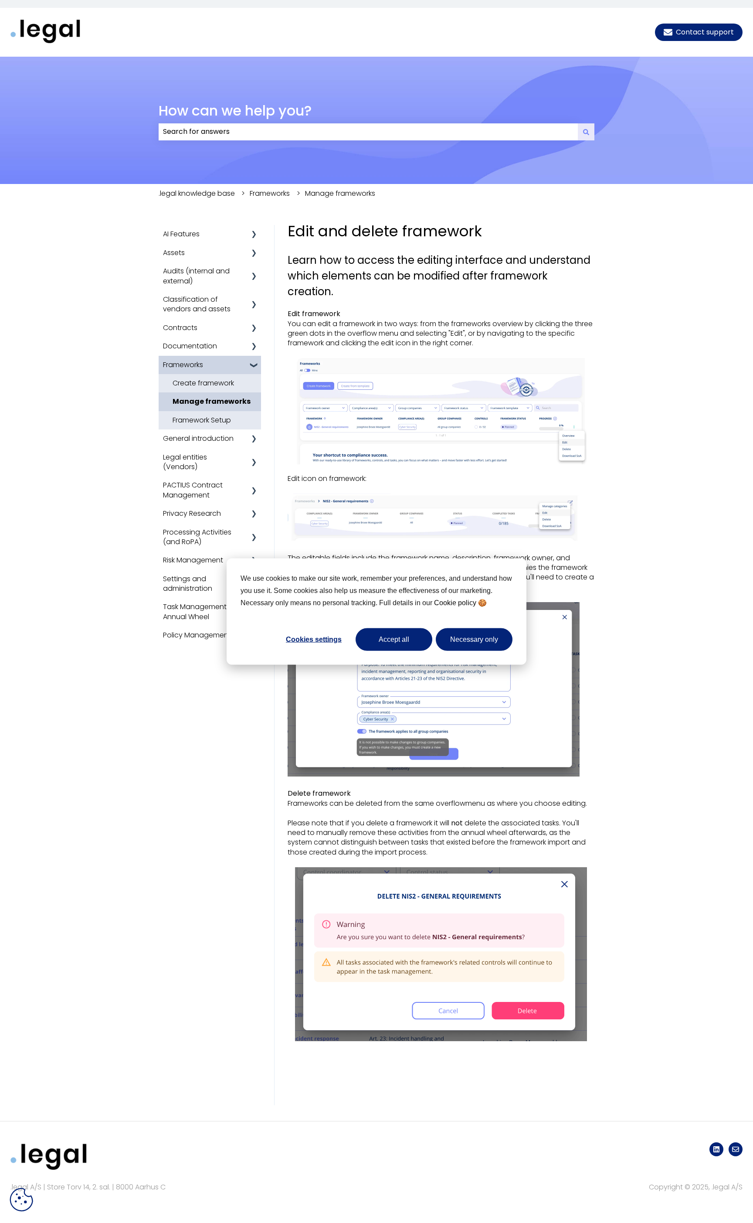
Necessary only (474, 639)
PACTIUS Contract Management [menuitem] (193, 490)
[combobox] (368, 131)
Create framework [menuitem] (203, 383)
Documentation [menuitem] (190, 346)
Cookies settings (314, 639)
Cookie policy (455, 602)
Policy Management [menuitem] (197, 635)
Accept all (394, 639)
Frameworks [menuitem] (183, 365)
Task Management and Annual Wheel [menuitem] (202, 611)
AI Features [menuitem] (181, 234)
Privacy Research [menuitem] (192, 513)
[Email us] (736, 1149)
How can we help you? (235, 110)
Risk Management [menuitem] (193, 560)
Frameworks (270, 193)
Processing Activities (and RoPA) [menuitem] (197, 537)
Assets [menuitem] (174, 253)
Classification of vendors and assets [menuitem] (197, 304)
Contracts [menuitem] (180, 328)
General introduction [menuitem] (198, 438)
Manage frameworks (340, 193)
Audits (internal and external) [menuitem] (196, 276)
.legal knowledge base (197, 193)
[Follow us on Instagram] (716, 1149)
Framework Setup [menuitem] (202, 420)
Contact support (705, 32)
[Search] (586, 131)
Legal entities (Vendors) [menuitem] (185, 462)
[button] (254, 235)
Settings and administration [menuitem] (187, 583)
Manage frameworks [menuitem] (212, 401)
